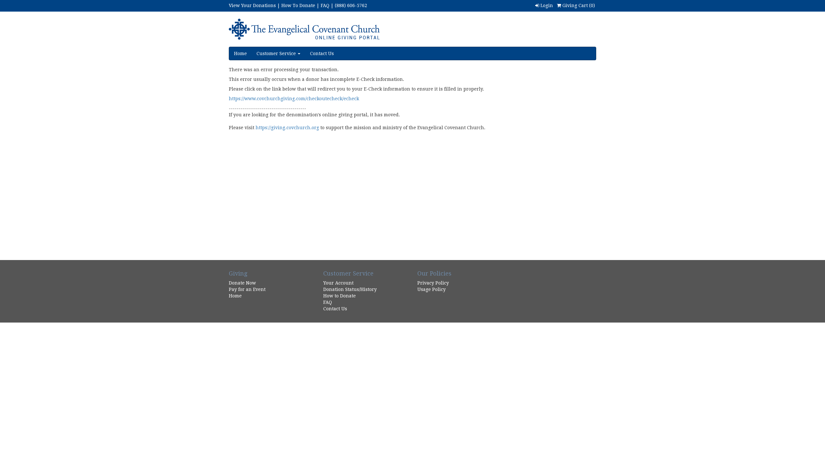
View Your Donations (252, 5)
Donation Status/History (350, 289)
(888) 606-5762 (351, 5)
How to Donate (339, 295)
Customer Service (277, 53)
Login (546, 5)
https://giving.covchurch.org (287, 127)
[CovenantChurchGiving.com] (334, 29)
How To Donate (298, 5)
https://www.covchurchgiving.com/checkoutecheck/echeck (294, 98)
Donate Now (242, 282)
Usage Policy (431, 289)
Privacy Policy (433, 282)
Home (240, 53)
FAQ (325, 5)
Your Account (338, 282)
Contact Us (322, 53)
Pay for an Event (247, 289)
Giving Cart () (578, 5)
